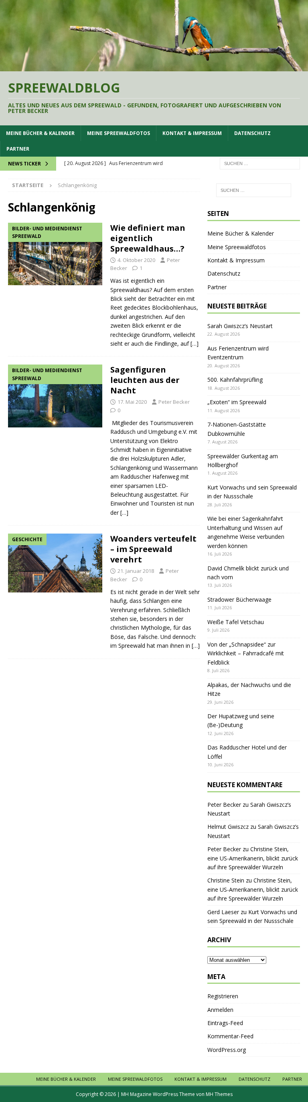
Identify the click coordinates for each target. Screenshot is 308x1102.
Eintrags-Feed (225, 1023)
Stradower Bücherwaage (239, 599)
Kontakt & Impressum (192, 133)
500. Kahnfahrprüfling (235, 379)
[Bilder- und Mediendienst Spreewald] (55, 254)
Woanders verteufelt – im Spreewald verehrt (153, 549)
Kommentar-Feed (230, 1036)
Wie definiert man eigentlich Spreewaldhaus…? (147, 238)
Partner (17, 148)
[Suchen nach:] (260, 163)
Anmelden (220, 1009)
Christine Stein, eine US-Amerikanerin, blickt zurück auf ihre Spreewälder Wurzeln (252, 858)
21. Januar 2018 (136, 570)
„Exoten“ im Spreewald (236, 402)
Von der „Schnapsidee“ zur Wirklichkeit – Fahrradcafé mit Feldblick (245, 653)
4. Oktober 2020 (136, 260)
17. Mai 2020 (132, 401)
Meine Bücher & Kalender (40, 133)
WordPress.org (226, 1050)
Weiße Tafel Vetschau (235, 622)
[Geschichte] (55, 563)
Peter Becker (174, 401)
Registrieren (222, 996)
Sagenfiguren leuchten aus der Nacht (145, 380)
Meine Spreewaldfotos (118, 133)
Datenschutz (252, 133)
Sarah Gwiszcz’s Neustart (240, 326)
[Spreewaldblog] (154, 66)
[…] (194, 343)
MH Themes (219, 1094)
